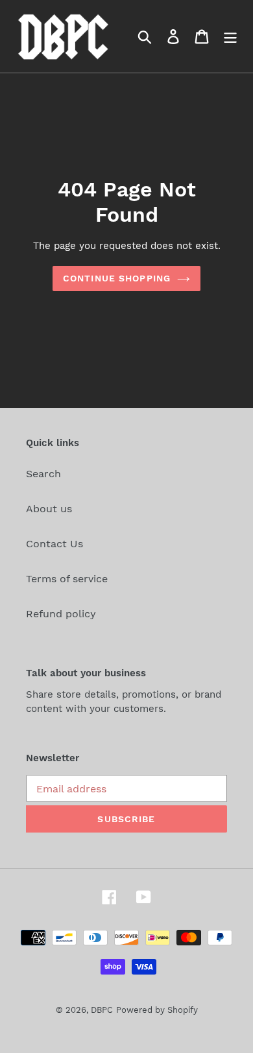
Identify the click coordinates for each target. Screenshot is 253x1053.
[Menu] (230, 36)
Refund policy (61, 614)
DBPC (102, 1010)
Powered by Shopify (157, 1010)
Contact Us (54, 544)
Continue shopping (117, 278)
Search (43, 473)
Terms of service (67, 579)
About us (49, 509)
